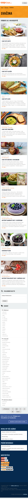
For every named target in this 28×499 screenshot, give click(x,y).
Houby (3, 350)
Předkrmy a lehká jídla (6, 39)
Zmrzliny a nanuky (5, 395)
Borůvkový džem (6, 251)
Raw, (11, 218)
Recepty (6, 7)
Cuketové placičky (7, 71)
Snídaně (3, 324)
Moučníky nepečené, (6, 218)
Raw (3, 374)
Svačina (12, 7)
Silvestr (3, 322)
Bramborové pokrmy (6, 342)
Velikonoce (4, 334)
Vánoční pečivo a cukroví (6, 386)
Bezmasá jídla (4, 340)
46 (12, 411)
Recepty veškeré (5, 376)
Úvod (2, 7)
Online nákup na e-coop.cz (7, 439)
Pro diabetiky (4, 318)
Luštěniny (4, 354)
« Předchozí (6, 409)
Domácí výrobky (5, 345)
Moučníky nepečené (6, 276)
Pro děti (3, 317)
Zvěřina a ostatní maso (6, 397)
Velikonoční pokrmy (6, 388)
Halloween (4, 312)
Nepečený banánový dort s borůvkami (12, 220)
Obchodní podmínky (6, 446)
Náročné (4, 403)
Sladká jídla (4, 383)
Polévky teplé (4, 368)
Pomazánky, (10, 127)
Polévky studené (5, 366)
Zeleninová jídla (5, 69)
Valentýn (3, 329)
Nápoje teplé (4, 362)
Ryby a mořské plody (6, 378)
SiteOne (25, 494)
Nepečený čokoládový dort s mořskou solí (13, 278)
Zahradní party (5, 335)
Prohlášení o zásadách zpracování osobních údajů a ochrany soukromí (13, 449)
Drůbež (3, 347)
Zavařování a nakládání (6, 248)
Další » (18, 411)
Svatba (3, 327)
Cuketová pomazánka (7, 129)
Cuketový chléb (6, 99)
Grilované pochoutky (6, 349)
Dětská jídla (4, 344)
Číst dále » (4, 48)
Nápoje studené (5, 361)
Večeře (3, 332)
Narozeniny (4, 313)
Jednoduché (4, 401)
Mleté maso (4, 356)
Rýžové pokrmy (5, 379)
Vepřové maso (5, 390)
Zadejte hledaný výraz (6, 295)
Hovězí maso (4, 352)
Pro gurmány (4, 320)
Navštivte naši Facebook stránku (18, 421)
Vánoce (3, 330)
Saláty (3, 381)
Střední (3, 405)
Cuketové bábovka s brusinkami (10, 160)
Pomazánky (4, 369)
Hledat (4, 301)
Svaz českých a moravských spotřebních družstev (12, 434)
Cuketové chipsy (6, 41)
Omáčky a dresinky (5, 364)
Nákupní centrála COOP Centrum (9, 432)
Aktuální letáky (5, 436)
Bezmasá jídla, (5, 127)
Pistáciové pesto (6, 190)
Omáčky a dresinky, (5, 188)
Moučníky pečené (5, 157)
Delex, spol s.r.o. (15, 485)
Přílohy (3, 97)
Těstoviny (4, 385)
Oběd (3, 315)
